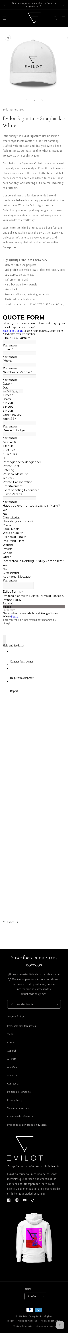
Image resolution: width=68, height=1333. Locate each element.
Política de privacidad (51, 1321)
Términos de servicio (18, 1108)
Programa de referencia (20, 1116)
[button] (5, 18)
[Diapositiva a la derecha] (42, 100)
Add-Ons (12, 1067)
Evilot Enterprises (31, 1316)
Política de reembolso (27, 1321)
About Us (12, 1075)
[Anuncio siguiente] (64, 5)
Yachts (11, 1034)
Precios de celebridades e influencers (27, 1124)
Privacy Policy (14, 1100)
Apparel (11, 1050)
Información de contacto (47, 1326)
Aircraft (11, 1058)
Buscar (11, 1042)
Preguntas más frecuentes (21, 1026)
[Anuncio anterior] (4, 5)
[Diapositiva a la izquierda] (26, 100)
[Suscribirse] (57, 1004)
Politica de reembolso (19, 1091)
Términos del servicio (22, 1326)
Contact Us (13, 1083)
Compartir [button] (12, 922)
